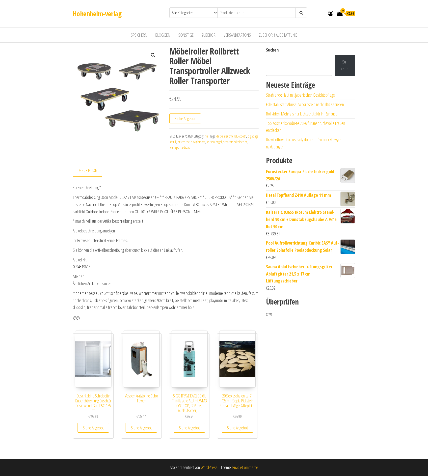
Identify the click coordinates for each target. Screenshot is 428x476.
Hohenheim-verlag (97, 13)
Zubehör (208, 35)
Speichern (139, 35)
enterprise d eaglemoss (191, 142)
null (207, 136)
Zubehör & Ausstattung (278, 35)
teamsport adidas (179, 147)
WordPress (209, 467)
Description (87, 170)
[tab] (91, 170)
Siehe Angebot (185, 118)
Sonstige (186, 35)
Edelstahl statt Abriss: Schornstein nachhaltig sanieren (305, 104)
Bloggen (162, 35)
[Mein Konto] (330, 13)
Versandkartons (237, 35)
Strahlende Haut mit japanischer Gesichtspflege (300, 95)
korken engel (214, 142)
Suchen (272, 50)
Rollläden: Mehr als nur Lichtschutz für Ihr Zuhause (302, 114)
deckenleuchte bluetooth (231, 136)
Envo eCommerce (245, 467)
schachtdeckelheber (235, 142)
